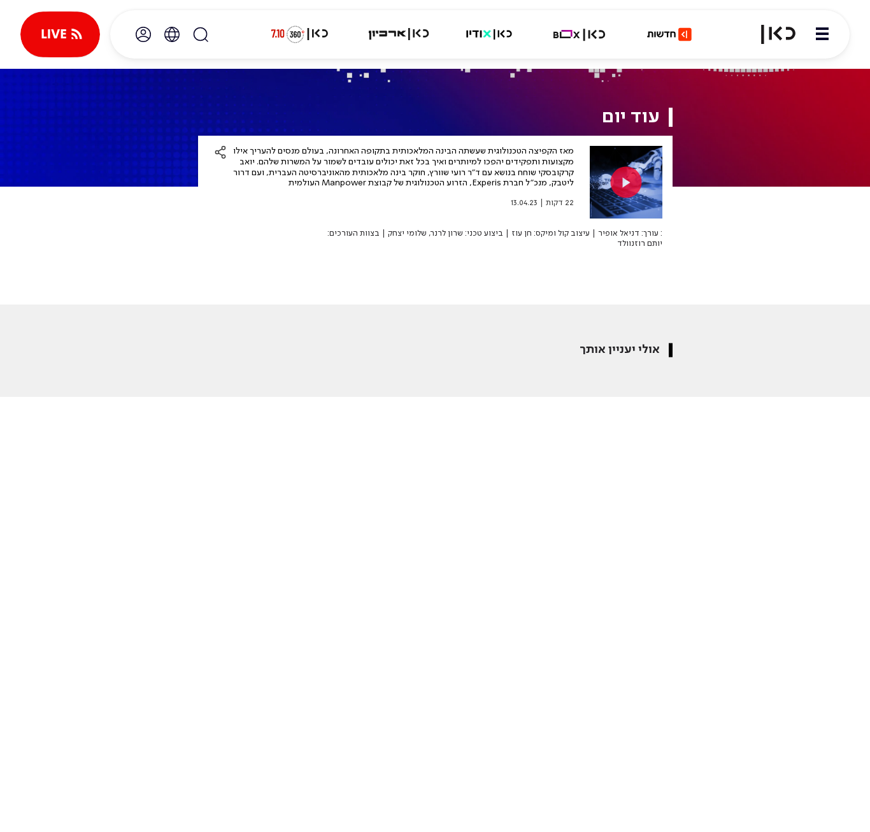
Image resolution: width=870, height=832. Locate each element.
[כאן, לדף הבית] (771, 34)
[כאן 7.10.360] (299, 34)
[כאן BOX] (580, 34)
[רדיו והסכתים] (489, 34)
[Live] (60, 34)
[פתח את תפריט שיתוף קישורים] (220, 152)
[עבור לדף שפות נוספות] (172, 34)
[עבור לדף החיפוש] (200, 34)
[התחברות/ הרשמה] (143, 34)
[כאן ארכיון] (399, 34)
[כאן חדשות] (669, 34)
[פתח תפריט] (822, 34)
